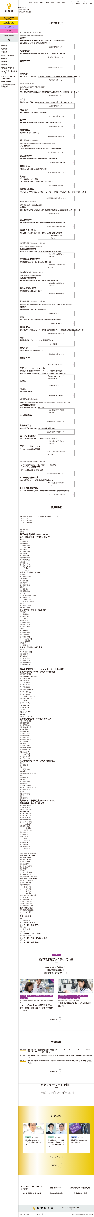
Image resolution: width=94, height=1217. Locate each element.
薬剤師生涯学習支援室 (27, 905)
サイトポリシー (37, 1214)
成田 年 (47, 537)
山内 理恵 (27, 754)
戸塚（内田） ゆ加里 (30, 595)
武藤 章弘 (27, 555)
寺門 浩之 (27, 725)
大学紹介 (4, 46)
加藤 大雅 (27, 632)
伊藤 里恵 (27, 848)
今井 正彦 (27, 597)
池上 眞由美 (27, 785)
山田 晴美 (28, 889)
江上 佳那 (27, 758)
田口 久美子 (27, 874)
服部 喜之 (42, 610)
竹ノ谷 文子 (28, 716)
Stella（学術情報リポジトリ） (9, 72)
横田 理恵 (27, 790)
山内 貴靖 (28, 712)
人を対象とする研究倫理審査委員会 (9, 86)
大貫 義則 (27, 622)
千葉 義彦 (51, 672)
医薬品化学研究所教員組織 (28, 853)
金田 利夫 (27, 654)
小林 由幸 (28, 815)
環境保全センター (25, 935)
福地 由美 (27, 560)
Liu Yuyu (28, 891)
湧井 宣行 (27, 735)
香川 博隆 (27, 781)
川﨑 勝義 (27, 794)
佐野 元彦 (27, 741)
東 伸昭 (37, 572)
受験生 (30, 2)
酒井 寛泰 (27, 607)
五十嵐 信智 (27, 566)
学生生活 (4, 52)
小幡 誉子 (27, 645)
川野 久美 (27, 616)
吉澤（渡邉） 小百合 (30, 773)
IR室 (21, 914)
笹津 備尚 (27, 682)
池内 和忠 (28, 809)
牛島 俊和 (25, 530)
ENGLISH (78, 3)
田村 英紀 (27, 826)
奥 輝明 (26, 581)
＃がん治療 (50, 1093)
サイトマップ (47, 1214)
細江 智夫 (27, 834)
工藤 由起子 (27, 576)
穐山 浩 (52, 801)
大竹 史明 (28, 824)
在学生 (36, 2)
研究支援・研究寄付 (7, 68)
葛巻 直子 (27, 543)
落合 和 (26, 630)
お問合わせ (84, 3)
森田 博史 (28, 652)
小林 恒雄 (27, 585)
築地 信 (26, 578)
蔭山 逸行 (28, 818)
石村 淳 (26, 743)
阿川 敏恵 (51, 761)
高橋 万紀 (27, 684)
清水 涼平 (27, 618)
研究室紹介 (4, 58)
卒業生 (41, 2)
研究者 (47, 2)
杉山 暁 (26, 570)
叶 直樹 (27, 807)
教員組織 (4, 61)
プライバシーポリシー (25, 1214)
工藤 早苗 (27, 920)
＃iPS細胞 (42, 1093)
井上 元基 (27, 626)
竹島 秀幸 (27, 828)
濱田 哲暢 (27, 637)
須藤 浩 (26, 798)
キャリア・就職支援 (7, 55)
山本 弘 (26, 777)
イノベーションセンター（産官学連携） (9, 77)
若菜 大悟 (27, 840)
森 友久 (27, 707)
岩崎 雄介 (27, 846)
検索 (91, 3)
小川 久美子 (27, 605)
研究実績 (4, 64)
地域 (63, 2)
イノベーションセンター (27, 922)
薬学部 (22, 532)
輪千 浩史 (27, 678)
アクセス (71, 3)
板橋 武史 (27, 687)
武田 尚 (26, 836)
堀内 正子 (27, 838)
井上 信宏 (27, 756)
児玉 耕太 (28, 813)
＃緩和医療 (59, 1093)
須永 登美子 (27, 727)
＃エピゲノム (69, 1093)
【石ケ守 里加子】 (29, 601)
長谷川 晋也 (27, 599)
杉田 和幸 (38, 647)
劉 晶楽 (27, 641)
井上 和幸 (27, 733)
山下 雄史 (27, 624)
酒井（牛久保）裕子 (30, 696)
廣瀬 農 (26, 680)
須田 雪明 (27, 547)
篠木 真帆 (27, 745)
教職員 (58, 2)
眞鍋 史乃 (27, 664)
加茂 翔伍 (27, 660)
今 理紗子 (27, 568)
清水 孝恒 (27, 558)
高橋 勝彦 (27, 591)
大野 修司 (27, 752)
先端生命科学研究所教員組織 (29, 876)
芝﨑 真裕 (27, 694)
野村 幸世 (45, 534)
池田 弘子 (27, 551)
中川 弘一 (27, 765)
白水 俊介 (27, 737)
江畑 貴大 (28, 893)
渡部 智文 (27, 729)
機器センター (5, 81)
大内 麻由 (28, 639)
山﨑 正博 (47, 719)
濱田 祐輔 (27, 545)
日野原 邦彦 (28, 830)
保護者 (53, 2)
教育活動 (4, 49)
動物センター (24, 931)
